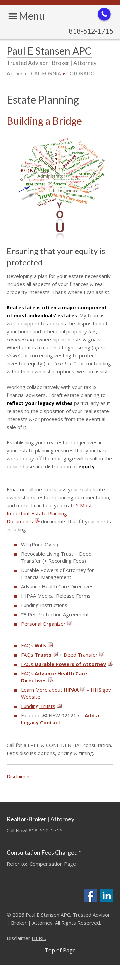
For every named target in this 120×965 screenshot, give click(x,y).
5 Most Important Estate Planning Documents (49, 513)
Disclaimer (18, 776)
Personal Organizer (43, 623)
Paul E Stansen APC (49, 51)
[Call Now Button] (104, 14)
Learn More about (50, 689)
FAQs (33, 645)
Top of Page (60, 950)
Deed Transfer (81, 654)
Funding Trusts (38, 706)
